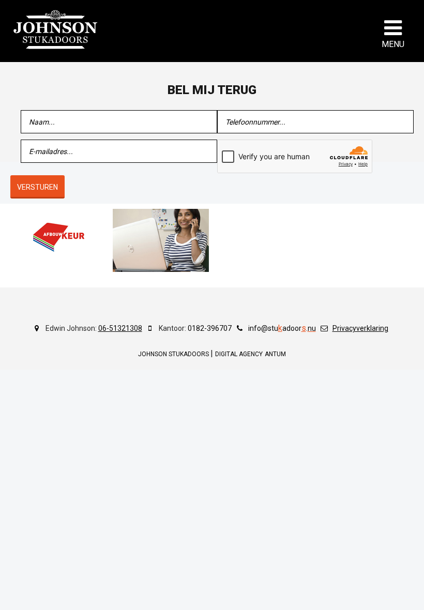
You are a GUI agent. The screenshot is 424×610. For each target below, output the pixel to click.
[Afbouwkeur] (58, 237)
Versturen (37, 187)
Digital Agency (239, 354)
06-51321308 (120, 328)
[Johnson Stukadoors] (55, 29)
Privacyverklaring (360, 328)
